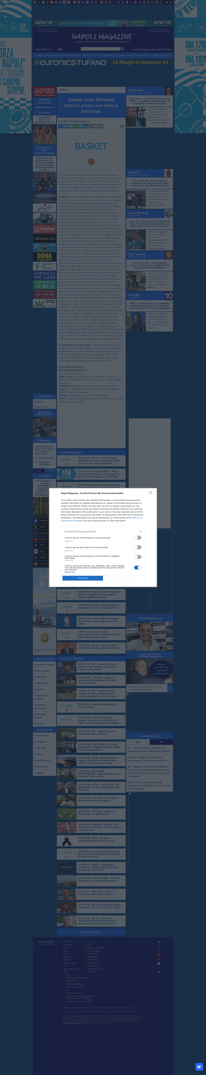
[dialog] (103, 537)
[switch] (137, 538)
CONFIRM (83, 578)
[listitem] (103, 531)
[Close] (151, 493)
